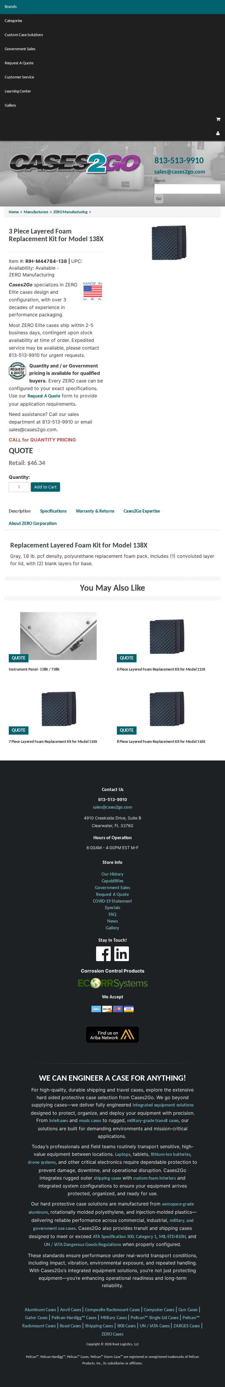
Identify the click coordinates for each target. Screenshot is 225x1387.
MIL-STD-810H (172, 1237)
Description (20, 511)
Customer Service (19, 77)
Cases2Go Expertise (142, 511)
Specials (112, 908)
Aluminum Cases (40, 1310)
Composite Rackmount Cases (112, 1310)
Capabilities (112, 881)
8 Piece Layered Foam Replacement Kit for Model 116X (161, 742)
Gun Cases (187, 1310)
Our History (112, 874)
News (112, 921)
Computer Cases (159, 1310)
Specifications (53, 511)
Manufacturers (36, 212)
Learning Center (18, 91)
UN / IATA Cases (155, 1326)
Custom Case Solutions (24, 35)
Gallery (10, 105)
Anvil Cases (70, 1310)
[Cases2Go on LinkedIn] (121, 955)
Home (14, 212)
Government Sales (20, 49)
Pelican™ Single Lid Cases (154, 1318)
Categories (13, 21)
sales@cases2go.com (112, 807)
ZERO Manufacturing (70, 212)
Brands (10, 7)
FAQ (112, 914)
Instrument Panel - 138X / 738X (34, 669)
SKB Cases (126, 1326)
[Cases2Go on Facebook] (103, 955)
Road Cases (70, 1326)
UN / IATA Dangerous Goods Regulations (82, 1244)
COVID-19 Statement (112, 901)
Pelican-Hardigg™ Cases (74, 1318)
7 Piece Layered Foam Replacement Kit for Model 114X (53, 742)
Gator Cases (36, 1318)
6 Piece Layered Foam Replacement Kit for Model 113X (161, 669)
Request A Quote (19, 63)
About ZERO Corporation (33, 523)
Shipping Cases (99, 1326)
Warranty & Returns (95, 511)
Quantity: (19, 477)
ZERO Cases (112, 1334)
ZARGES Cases (186, 1326)
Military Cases (113, 1318)
